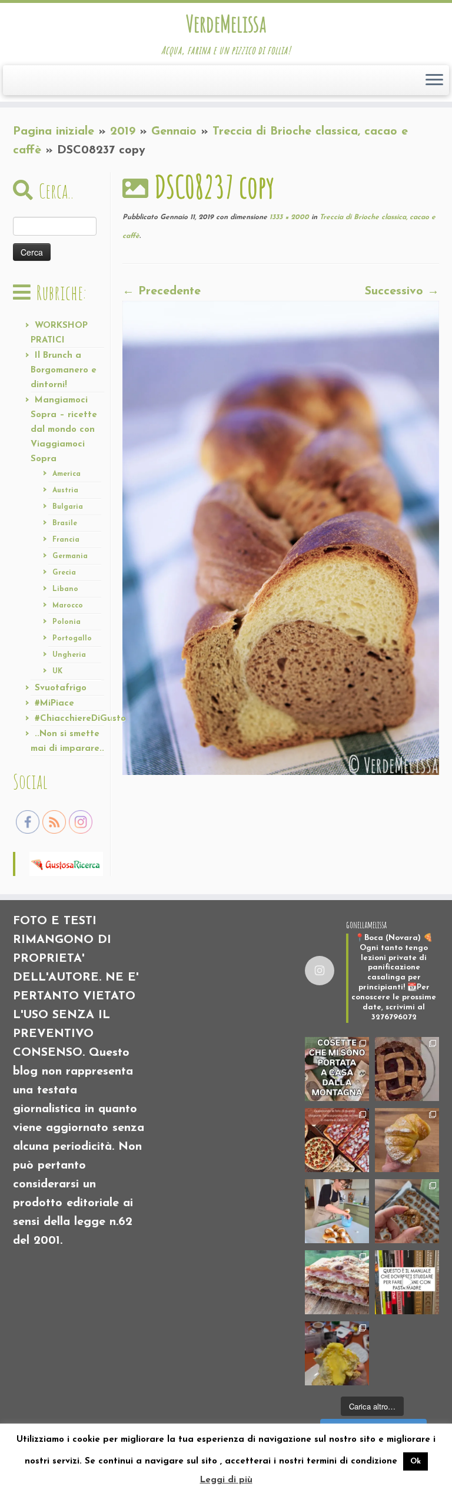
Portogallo (72, 638)
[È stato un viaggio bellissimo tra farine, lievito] (337, 1140)
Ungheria (69, 655)
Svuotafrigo (61, 688)
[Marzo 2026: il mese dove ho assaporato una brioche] (337, 1353)
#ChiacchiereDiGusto (80, 718)
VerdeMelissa (226, 23)
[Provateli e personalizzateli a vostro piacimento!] (407, 1211)
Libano (65, 589)
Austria (65, 490)
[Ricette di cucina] (66, 863)
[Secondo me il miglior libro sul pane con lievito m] (407, 1282)
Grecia (64, 572)
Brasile (64, 523)
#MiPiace (54, 703)
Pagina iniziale (53, 131)
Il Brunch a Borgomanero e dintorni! (64, 370)
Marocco (67, 605)
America (66, 474)
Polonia (66, 622)
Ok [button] (415, 1461)
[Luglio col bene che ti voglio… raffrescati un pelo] (407, 1069)
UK (57, 671)
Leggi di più (226, 1480)
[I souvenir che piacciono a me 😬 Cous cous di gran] (337, 1069)
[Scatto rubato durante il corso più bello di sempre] (337, 1211)
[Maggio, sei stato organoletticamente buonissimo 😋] (407, 1140)
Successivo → (402, 291)
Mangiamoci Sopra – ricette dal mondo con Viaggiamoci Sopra (64, 430)
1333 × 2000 (288, 217)
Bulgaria (67, 507)
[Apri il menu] (434, 80)
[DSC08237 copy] (280, 537)
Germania (70, 556)
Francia (65, 539)
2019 (122, 131)
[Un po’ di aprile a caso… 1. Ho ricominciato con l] (337, 1282)
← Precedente (161, 291)
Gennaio (174, 131)
